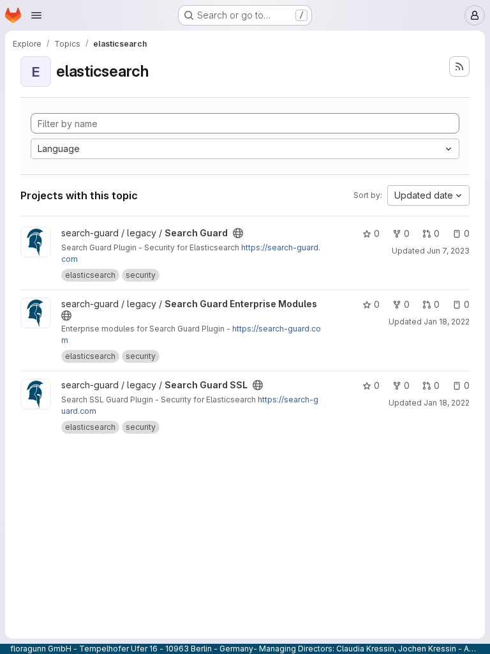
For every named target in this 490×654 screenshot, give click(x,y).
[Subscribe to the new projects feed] (459, 66)
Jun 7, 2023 (448, 250)
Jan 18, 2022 (447, 321)
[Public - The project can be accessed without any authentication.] (238, 233)
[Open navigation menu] (36, 15)
